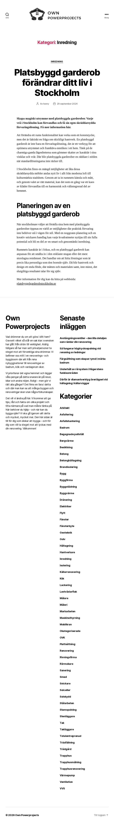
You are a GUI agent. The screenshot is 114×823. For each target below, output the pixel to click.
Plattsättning (67, 644)
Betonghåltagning (70, 460)
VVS (62, 788)
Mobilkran (66, 624)
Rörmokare (66, 663)
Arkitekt (64, 407)
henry (46, 103)
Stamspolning (68, 709)
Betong (64, 453)
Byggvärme (67, 493)
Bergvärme (67, 440)
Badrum (64, 427)
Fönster (64, 519)
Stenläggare (67, 716)
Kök (62, 578)
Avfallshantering (70, 421)
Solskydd (65, 696)
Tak (62, 722)
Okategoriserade (70, 631)
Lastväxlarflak (68, 591)
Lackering (66, 585)
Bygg (63, 473)
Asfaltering (66, 414)
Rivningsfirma (68, 657)
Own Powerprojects (27, 815)
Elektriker (65, 506)
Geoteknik (66, 532)
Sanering (65, 670)
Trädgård (65, 749)
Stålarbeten (67, 703)
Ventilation (66, 781)
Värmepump (67, 775)
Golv (62, 539)
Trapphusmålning (70, 762)
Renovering (67, 650)
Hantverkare (67, 552)
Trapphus (66, 755)
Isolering (65, 565)
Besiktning (66, 447)
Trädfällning (67, 742)
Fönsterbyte (67, 526)
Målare (64, 598)
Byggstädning (68, 486)
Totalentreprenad (70, 736)
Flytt (62, 512)
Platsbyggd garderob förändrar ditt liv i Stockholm (57, 82)
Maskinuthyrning (70, 617)
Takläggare (67, 729)
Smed (63, 676)
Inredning (57, 61)
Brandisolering (69, 467)
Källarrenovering (70, 571)
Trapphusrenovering (72, 768)
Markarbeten (67, 611)
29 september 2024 (67, 103)
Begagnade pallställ (72, 434)
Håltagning (66, 545)
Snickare (65, 683)
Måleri (63, 604)
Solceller (65, 690)
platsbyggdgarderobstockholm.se (36, 283)
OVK (62, 637)
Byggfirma (66, 480)
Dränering (66, 499)
